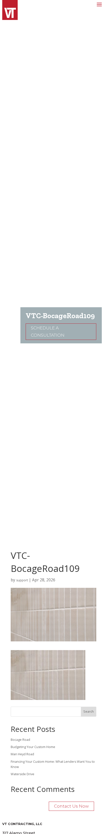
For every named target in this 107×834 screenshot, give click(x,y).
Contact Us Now (71, 806)
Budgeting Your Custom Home (33, 747)
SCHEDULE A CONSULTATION (47, 331)
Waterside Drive (22, 774)
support (22, 580)
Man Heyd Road (22, 754)
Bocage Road (20, 740)
